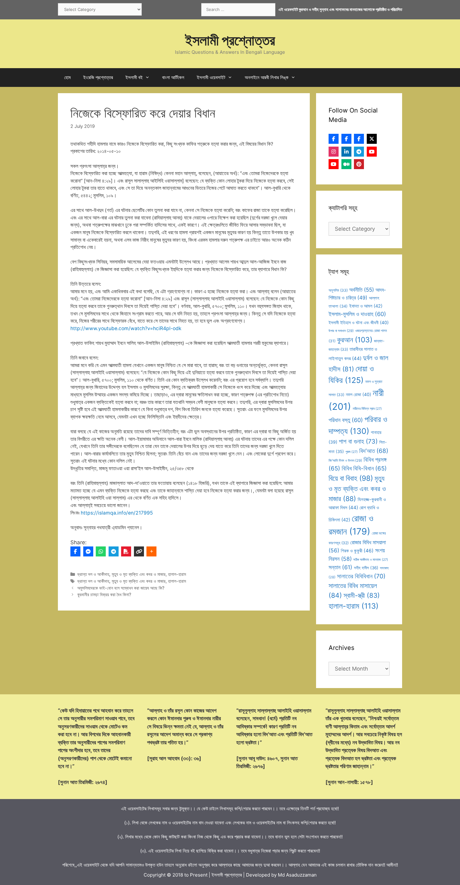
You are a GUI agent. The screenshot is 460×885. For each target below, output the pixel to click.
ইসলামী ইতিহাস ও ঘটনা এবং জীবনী (359, 322)
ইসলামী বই (134, 77)
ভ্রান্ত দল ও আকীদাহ (93, 574)
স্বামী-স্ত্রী (362, 595)
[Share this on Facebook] (75, 551)
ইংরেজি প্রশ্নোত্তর (98, 77)
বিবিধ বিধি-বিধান (364, 468)
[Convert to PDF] (126, 551)
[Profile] (334, 139)
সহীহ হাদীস (366, 567)
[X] (372, 139)
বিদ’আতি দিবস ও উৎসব (345, 460)
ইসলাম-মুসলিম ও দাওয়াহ (357, 314)
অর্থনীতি (361, 289)
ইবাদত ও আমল (365, 306)
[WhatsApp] (101, 551)
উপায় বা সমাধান (341, 331)
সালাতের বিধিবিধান (361, 576)
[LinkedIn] (346, 152)
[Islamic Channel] (372, 152)
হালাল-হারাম (177, 574)
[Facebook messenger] (88, 551)
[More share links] (151, 551)
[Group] (359, 139)
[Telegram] (114, 551)
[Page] (346, 139)
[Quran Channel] (334, 164)
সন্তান (340, 567)
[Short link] (139, 551)
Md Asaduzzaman (297, 875)
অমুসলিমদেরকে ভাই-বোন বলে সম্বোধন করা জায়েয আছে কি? (120, 588)
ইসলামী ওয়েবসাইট (211, 77)
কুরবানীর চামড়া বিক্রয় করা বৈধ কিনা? (104, 594)
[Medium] (346, 164)
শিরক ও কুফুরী (357, 551)
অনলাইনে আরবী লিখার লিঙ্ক (267, 77)
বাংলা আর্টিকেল (173, 77)
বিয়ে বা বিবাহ (351, 478)
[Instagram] (334, 152)
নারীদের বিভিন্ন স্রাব (367, 409)
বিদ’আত (373, 451)
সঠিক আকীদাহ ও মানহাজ (370, 560)
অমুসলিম (338, 290)
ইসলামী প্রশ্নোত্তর (230, 40)
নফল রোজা (358, 394)
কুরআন (354, 339)
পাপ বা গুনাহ (358, 441)
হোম (67, 77)
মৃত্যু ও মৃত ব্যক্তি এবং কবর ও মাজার (139, 574)
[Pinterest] (359, 164)
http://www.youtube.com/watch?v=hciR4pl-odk (125, 328)
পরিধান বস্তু (346, 420)
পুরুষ (351, 452)
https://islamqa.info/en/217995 (117, 513)
